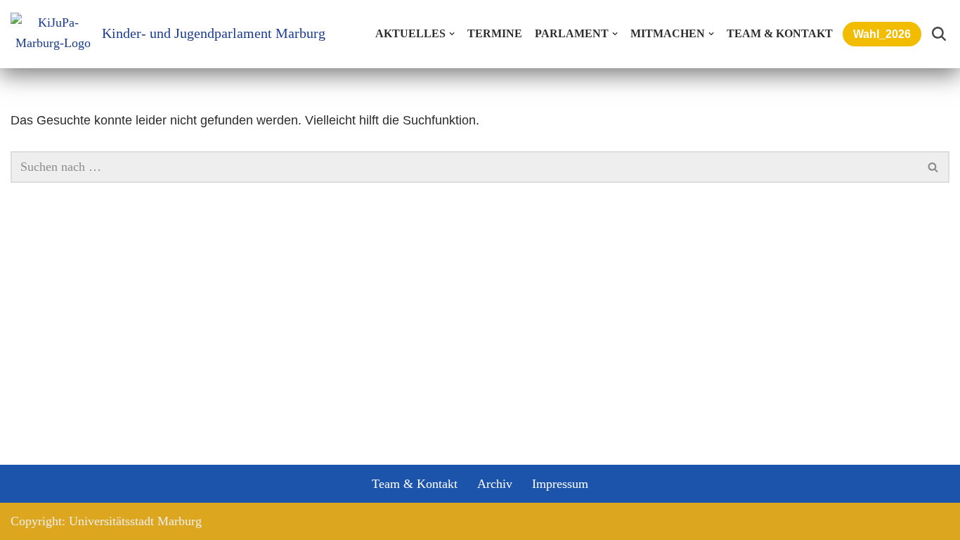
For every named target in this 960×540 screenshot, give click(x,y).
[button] (452, 34)
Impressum (560, 484)
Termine (494, 33)
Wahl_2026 (882, 34)
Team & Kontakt (780, 33)
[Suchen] (939, 34)
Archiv (494, 484)
